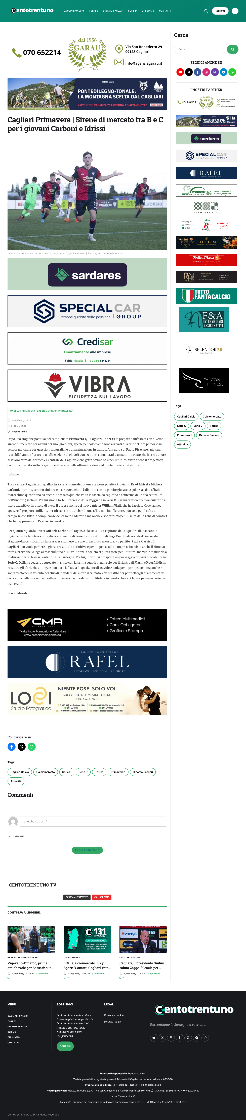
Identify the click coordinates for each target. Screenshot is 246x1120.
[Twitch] (215, 72)
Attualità (16, 781)
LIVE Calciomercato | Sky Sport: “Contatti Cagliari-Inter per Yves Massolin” (87, 968)
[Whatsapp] (232, 72)
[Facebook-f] (197, 72)
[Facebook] (12, 747)
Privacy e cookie (114, 1015)
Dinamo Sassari (143, 772)
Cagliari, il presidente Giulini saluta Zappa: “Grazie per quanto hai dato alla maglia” (141, 968)
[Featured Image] (31, 939)
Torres (99, 772)
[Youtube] (180, 72)
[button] (206, 10)
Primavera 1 (118, 772)
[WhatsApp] (32, 747)
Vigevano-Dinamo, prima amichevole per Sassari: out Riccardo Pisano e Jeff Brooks (31, 968)
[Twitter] (22, 747)
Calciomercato (45, 772)
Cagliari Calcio (20, 772)
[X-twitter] (189, 72)
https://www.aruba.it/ (123, 1096)
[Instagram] (206, 72)
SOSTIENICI (65, 1004)
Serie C (66, 772)
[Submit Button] (232, 49)
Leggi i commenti (87, 850)
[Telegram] (224, 72)
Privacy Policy (112, 1021)
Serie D (83, 772)
